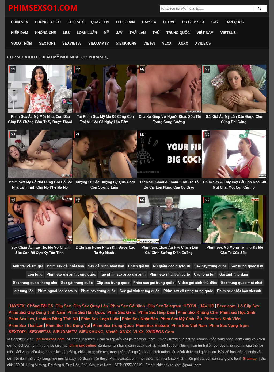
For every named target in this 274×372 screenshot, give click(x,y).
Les (66, 33)
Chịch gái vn (138, 266)
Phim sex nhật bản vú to (170, 274)
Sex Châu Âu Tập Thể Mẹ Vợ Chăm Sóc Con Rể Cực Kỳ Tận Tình (40, 250)
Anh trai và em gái (28, 266)
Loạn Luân (87, 33)
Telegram (125, 22)
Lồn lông (35, 274)
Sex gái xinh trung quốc (139, 291)
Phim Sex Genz (121, 312)
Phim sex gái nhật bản (65, 266)
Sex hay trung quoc (210, 266)
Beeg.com (226, 306)
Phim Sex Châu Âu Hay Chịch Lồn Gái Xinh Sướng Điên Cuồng (170, 250)
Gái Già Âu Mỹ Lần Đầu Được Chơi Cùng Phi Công (235, 119)
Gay (215, 22)
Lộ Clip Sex (193, 22)
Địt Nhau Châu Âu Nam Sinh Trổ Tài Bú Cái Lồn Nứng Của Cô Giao (170, 184)
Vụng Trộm (21, 43)
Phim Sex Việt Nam (189, 325)
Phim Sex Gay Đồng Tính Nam (37, 312)
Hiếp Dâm (19, 33)
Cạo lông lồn (204, 274)
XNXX (183, 43)
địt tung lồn (24, 291)
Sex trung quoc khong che (35, 283)
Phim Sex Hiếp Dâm (156, 312)
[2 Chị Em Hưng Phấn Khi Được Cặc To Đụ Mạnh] (104, 219)
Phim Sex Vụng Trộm (229, 325)
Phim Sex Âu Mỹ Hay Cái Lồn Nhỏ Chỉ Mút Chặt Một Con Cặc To (234, 184)
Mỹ (106, 33)
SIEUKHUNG (126, 43)
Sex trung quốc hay (247, 266)
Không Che (45, 33)
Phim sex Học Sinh (237, 312)
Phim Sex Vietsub (152, 325)
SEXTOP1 (47, 43)
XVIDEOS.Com (160, 332)
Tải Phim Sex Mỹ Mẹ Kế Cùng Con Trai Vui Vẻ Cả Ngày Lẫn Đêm (105, 119)
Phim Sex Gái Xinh (127, 306)
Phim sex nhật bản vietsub (239, 291)
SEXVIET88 (71, 43)
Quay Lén (100, 22)
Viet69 (149, 43)
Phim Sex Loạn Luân (100, 318)
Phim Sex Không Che (198, 312)
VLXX (167, 43)
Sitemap (250, 359)
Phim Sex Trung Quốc (113, 325)
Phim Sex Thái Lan (26, 325)
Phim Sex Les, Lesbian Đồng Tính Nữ (43, 318)
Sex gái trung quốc (77, 283)
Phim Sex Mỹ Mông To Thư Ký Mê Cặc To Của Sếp (235, 250)
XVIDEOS (203, 43)
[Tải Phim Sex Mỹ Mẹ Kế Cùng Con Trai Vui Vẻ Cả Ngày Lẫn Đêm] (104, 88)
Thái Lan (138, 33)
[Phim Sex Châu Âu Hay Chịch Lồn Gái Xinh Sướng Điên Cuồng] (169, 219)
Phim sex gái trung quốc (153, 283)
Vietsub (228, 33)
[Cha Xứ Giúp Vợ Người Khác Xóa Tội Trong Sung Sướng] (169, 88)
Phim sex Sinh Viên (222, 318)
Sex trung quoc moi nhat (241, 283)
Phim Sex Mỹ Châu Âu (181, 318)
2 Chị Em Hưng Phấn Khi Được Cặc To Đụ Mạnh (105, 250)
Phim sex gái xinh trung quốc (71, 274)
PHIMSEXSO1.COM (42, 7)
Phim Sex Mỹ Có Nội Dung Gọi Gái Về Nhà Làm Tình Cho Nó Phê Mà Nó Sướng (40, 187)
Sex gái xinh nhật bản (106, 266)
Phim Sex (19, 22)
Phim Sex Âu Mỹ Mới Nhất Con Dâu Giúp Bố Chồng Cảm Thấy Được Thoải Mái (40, 122)
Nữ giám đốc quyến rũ (171, 266)
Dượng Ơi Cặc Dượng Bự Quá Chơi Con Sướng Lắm (105, 184)
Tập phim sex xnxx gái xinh (123, 274)
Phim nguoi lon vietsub (57, 291)
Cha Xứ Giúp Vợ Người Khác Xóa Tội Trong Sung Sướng (170, 119)
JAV (119, 33)
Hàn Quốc (235, 22)
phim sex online (82, 345)
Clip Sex (76, 22)
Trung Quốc (178, 33)
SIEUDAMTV (98, 43)
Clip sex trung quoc (113, 283)
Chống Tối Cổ (48, 22)
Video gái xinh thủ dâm (197, 283)
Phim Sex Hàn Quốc (86, 312)
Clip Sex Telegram (164, 306)
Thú (156, 33)
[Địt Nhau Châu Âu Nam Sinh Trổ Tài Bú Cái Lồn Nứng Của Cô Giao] (169, 154)
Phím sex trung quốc (98, 291)
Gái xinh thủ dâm (233, 274)
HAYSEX (149, 22)
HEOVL (169, 22)
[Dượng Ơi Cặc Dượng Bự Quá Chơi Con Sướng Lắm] (104, 154)
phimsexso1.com (50, 339)
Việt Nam (205, 33)
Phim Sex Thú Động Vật (68, 325)
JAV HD (207, 306)
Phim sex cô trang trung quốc (188, 291)
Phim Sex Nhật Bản (140, 318)
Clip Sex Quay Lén (90, 306)
